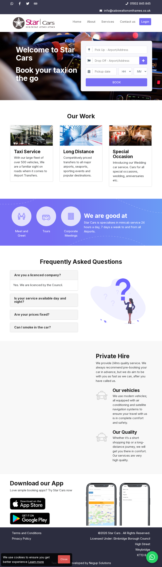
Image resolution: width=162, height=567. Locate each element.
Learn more (36, 562)
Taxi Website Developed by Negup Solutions (81, 563)
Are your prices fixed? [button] (31, 314)
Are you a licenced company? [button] (37, 275)
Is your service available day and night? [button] (40, 300)
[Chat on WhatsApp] (152, 557)
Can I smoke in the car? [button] (32, 327)
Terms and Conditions (26, 533)
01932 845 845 (140, 3)
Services (107, 21)
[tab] (44, 275)
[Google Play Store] (30, 518)
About (91, 21)
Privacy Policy (21, 538)
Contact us (127, 21)
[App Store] (28, 504)
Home (77, 21)
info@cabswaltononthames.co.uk (127, 10)
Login (145, 21)
